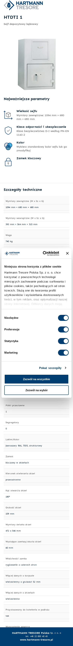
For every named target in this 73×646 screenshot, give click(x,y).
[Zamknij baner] (67, 253)
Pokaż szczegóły (50, 367)
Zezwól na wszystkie (36, 379)
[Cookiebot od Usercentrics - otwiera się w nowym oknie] (44, 253)
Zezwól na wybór (36, 390)
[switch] (63, 329)
